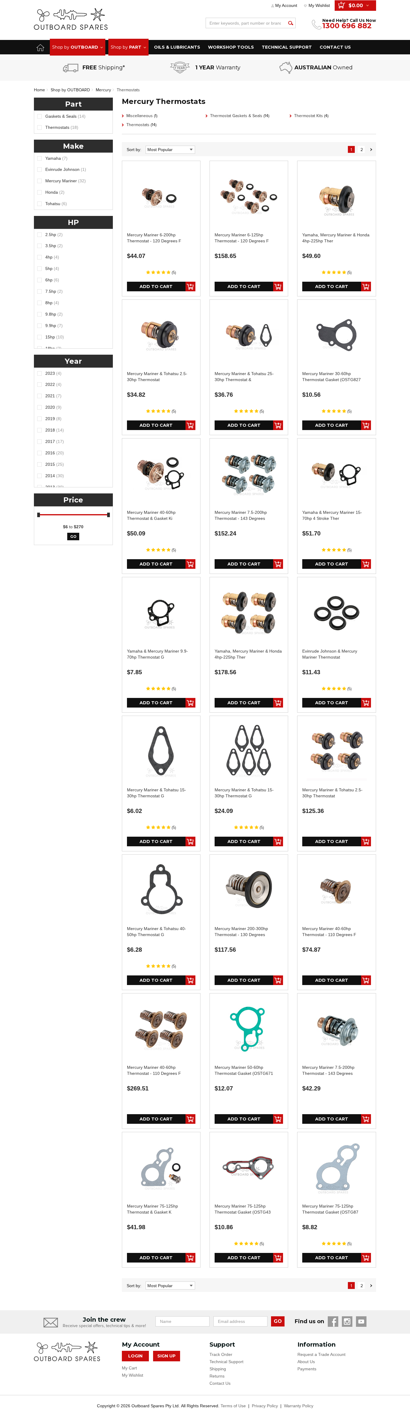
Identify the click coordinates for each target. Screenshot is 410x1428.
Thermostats (128, 89)
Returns (217, 1376)
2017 (54, 441)
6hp (52, 279)
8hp (52, 302)
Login (135, 1356)
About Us (306, 1361)
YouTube (361, 1321)
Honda (55, 192)
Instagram (347, 1321)
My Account (286, 5)
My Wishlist (319, 5)
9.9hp (54, 325)
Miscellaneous (141, 115)
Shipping (218, 1368)
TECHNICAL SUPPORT (287, 47)
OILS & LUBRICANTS (177, 47)
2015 (54, 464)
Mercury (103, 89)
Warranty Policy (298, 1405)
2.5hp (54, 234)
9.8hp (54, 314)
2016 (54, 452)
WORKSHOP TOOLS (231, 47)
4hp (52, 257)
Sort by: (134, 149)
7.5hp (54, 291)
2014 (54, 475)
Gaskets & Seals (65, 116)
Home (39, 89)
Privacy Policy (265, 1405)
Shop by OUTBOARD (70, 89)
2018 (54, 430)
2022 (53, 384)
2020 (53, 407)
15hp (54, 337)
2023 (53, 373)
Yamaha (56, 158)
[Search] (290, 23)
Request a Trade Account (321, 1354)
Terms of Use (233, 1405)
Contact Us (220, 1383)
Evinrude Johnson (65, 169)
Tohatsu (56, 203)
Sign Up (166, 1356)
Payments (306, 1368)
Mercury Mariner (65, 180)
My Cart (129, 1368)
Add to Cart (156, 286)
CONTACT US (335, 47)
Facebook (333, 1321)
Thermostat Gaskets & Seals (239, 115)
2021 (53, 395)
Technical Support (226, 1361)
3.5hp (54, 245)
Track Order (221, 1354)
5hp (52, 268)
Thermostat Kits (311, 115)
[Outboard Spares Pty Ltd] (70, 18)
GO (278, 1321)
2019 (53, 418)
